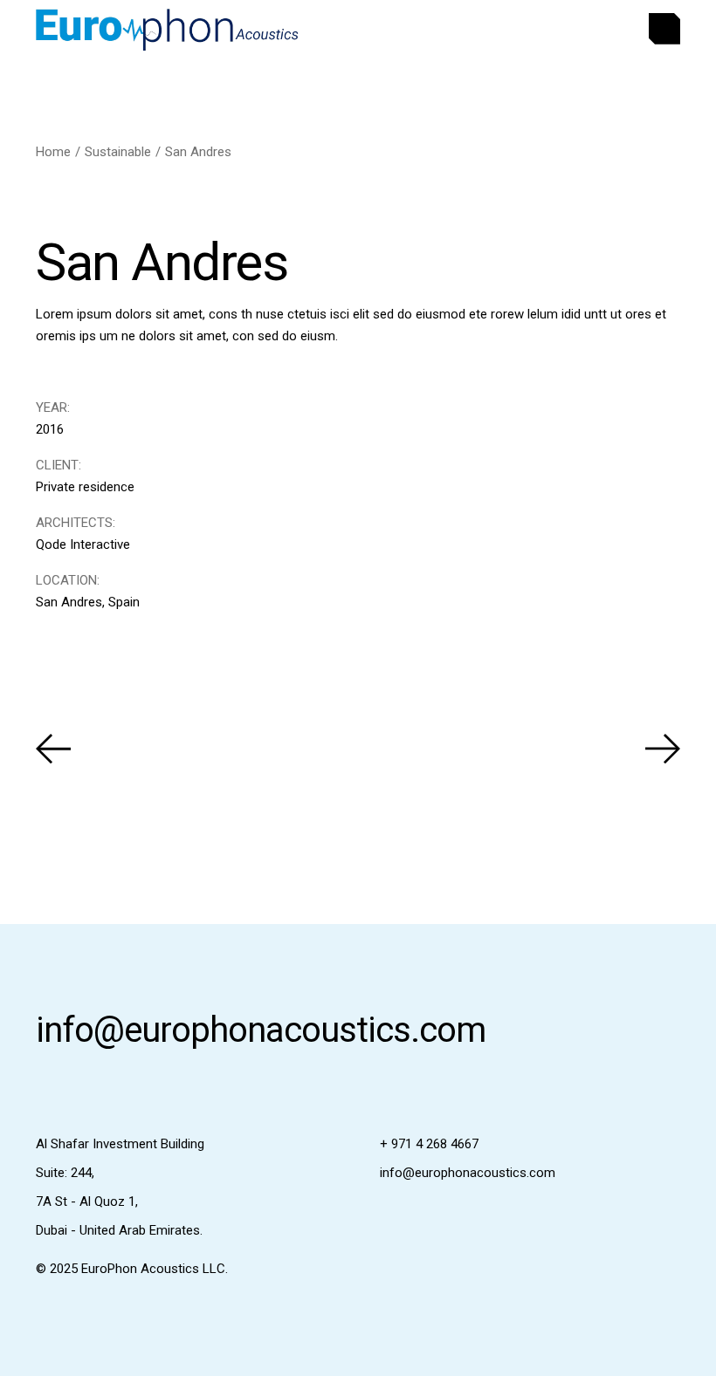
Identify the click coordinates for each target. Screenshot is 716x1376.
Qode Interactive (83, 544)
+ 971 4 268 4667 (429, 1144)
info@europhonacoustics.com (260, 1030)
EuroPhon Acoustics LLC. (154, 1269)
